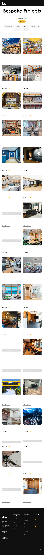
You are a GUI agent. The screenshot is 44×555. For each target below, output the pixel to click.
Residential (26, 538)
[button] (40, 3)
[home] (4, 3)
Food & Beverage (26, 519)
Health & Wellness (26, 530)
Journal (14, 528)
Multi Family (26, 534)
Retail (25, 523)
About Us (15, 518)
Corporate (26, 526)
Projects (14, 522)
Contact (15, 525)
